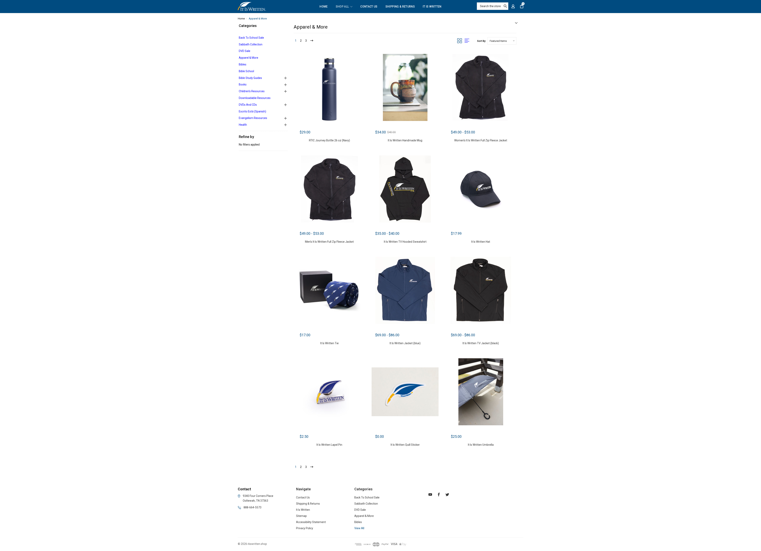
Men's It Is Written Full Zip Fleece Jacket (329, 241)
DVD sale (244, 51)
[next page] (311, 40)
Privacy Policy (304, 528)
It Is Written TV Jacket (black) (481, 343)
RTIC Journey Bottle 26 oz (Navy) (329, 140)
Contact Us (369, 6)
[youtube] (430, 495)
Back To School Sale (251, 37)
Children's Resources (252, 91)
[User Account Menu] (513, 6)
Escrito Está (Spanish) (252, 111)
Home (323, 6)
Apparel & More (248, 57)
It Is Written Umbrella (481, 444)
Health (243, 124)
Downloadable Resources (255, 98)
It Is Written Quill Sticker (405, 444)
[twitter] (447, 495)
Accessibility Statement (311, 522)
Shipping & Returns (400, 6)
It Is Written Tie (329, 343)
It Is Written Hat (480, 241)
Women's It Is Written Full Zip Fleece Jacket (480, 140)
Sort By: (481, 40)
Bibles (242, 64)
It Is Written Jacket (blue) (405, 343)
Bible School (246, 71)
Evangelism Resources (253, 118)
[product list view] (467, 41)
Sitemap (301, 515)
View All (359, 528)
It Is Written (432, 6)
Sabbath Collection (250, 44)
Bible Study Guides (250, 78)
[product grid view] (459, 41)
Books (243, 84)
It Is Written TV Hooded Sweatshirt (405, 241)
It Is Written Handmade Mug (405, 140)
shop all (343, 6)
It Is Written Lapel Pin (329, 444)
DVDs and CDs (248, 104)
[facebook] (438, 495)
